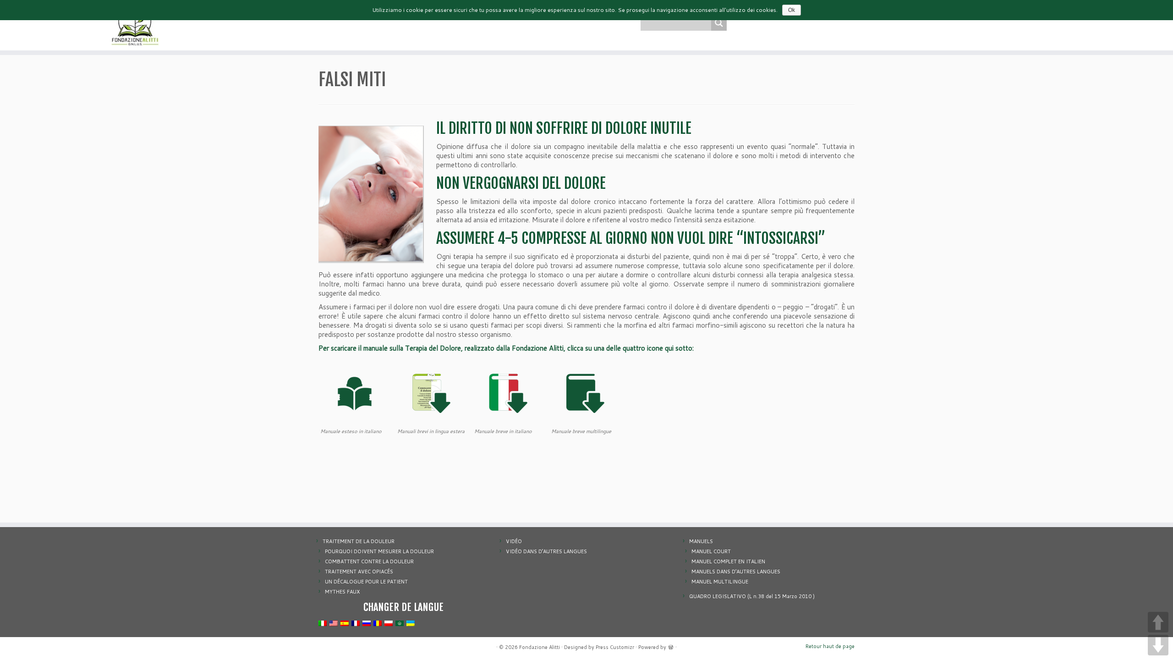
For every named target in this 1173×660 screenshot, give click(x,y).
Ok (791, 10)
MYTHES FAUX (342, 591)
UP (1158, 622)
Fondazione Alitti (539, 647)
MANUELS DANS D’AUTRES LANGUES (735, 571)
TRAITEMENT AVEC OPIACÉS (359, 571)
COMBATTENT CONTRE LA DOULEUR (369, 561)
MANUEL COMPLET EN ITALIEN (728, 561)
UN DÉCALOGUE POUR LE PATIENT (366, 581)
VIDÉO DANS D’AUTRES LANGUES (546, 551)
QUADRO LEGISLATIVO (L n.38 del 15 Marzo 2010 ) (752, 596)
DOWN (1158, 645)
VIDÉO (514, 541)
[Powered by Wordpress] (671, 646)
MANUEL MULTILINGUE (719, 581)
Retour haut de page (830, 646)
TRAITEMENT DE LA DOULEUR (359, 541)
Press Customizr (615, 647)
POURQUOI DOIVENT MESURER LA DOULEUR (379, 551)
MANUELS (701, 541)
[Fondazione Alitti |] (135, 25)
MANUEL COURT (711, 551)
